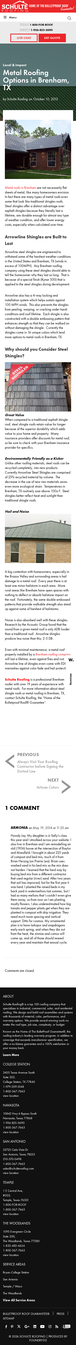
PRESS (60, 1314)
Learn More (11, 1055)
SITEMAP (8, 1318)
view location (11, 1096)
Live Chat (24, 38)
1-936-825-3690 (42, 30)
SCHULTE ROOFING (32, 1336)
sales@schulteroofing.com (18, 1168)
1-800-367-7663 (14, 1091)
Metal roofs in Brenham (20, 188)
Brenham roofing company (53, 654)
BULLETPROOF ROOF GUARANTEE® (26, 1314)
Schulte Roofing (17, 99)
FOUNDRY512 (38, 1340)
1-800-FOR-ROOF (41, 25)
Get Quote (52, 38)
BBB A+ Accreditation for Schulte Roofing (66, 1327)
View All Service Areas (19, 1300)
